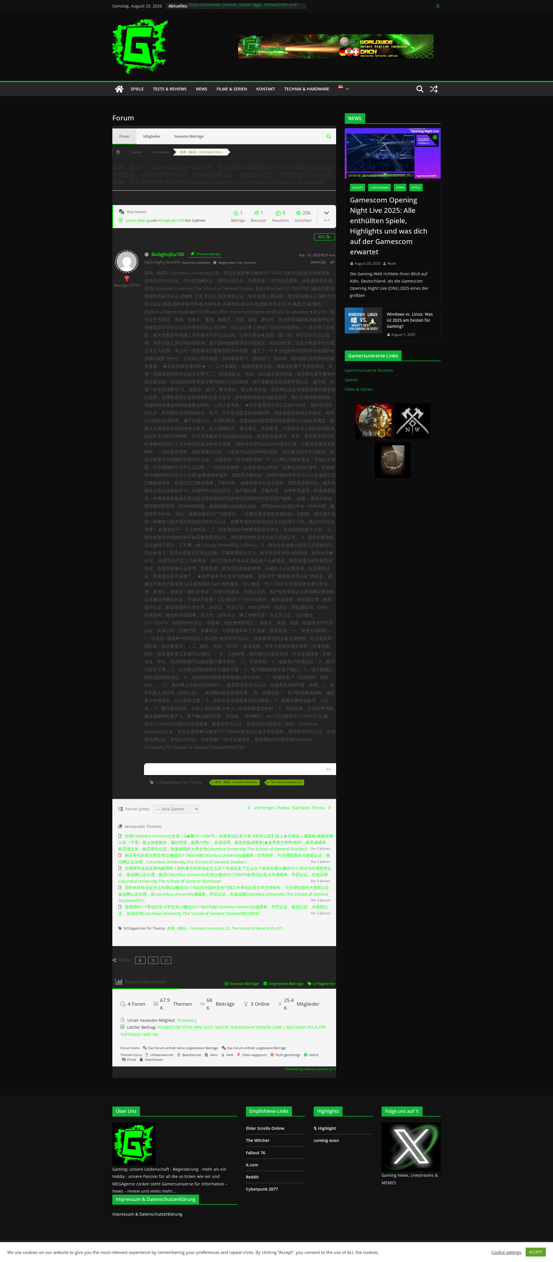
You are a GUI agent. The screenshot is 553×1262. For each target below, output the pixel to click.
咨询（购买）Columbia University (236, 782)
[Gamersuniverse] (119, 89)
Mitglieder (151, 136)
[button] (346, 89)
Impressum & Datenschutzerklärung (147, 1214)
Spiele (137, 89)
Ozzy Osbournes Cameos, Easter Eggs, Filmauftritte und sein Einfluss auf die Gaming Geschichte (243, 8)
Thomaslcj (186, 1020)
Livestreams (379, 187)
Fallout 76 (255, 1152)
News (201, 89)
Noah (391, 263)
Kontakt (265, 89)
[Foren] (118, 152)
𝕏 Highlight (325, 1128)
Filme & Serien (232, 89)
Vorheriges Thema (270, 807)
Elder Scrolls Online (265, 1128)
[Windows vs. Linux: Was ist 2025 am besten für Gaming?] (363, 324)
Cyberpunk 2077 (262, 1189)
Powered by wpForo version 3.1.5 (310, 1069)
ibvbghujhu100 (171, 220)
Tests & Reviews (170, 89)
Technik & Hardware (306, 89)
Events (357, 187)
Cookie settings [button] (506, 1252)
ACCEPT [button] (535, 1252)
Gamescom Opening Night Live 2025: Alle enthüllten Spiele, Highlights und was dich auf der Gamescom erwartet (388, 225)
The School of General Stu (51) (257, 928)
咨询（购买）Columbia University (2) (198, 928)
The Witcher (258, 1140)
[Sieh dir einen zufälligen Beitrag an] (434, 89)
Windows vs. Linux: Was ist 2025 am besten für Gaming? (410, 320)
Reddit (252, 1177)
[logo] (134, 1126)
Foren (124, 136)
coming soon (326, 1140)
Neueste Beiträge (189, 136)
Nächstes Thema (309, 807)
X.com (252, 1165)
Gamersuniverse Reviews (369, 370)
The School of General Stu (285, 782)
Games (351, 379)
